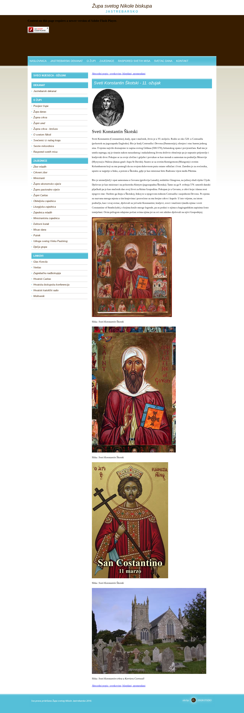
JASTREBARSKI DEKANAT (66, 60)
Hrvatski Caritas (42, 278)
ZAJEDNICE (107, 60)
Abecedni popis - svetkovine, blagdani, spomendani (118, 73)
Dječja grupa (40, 246)
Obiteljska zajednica (44, 201)
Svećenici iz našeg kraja (46, 140)
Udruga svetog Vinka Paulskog (50, 241)
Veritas (37, 267)
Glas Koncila (40, 261)
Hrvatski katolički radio (46, 290)
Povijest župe (40, 106)
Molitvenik (39, 296)
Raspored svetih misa (45, 151)
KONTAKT (182, 60)
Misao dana (39, 229)
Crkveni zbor (40, 172)
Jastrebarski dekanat (44, 91)
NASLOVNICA (38, 60)
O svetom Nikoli (42, 134)
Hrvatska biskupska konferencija (51, 284)
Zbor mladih (39, 166)
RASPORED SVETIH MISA (134, 60)
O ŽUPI (91, 60)
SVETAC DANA (163, 60)
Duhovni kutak (41, 224)
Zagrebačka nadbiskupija (47, 273)
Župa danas (39, 111)
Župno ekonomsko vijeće (47, 183)
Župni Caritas (40, 195)
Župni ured (39, 123)
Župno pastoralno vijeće (46, 189)
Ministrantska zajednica (46, 218)
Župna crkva (40, 117)
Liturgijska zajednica (44, 206)
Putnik (36, 235)
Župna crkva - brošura (45, 128)
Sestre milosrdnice (43, 146)
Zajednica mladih (42, 212)
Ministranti (39, 178)
